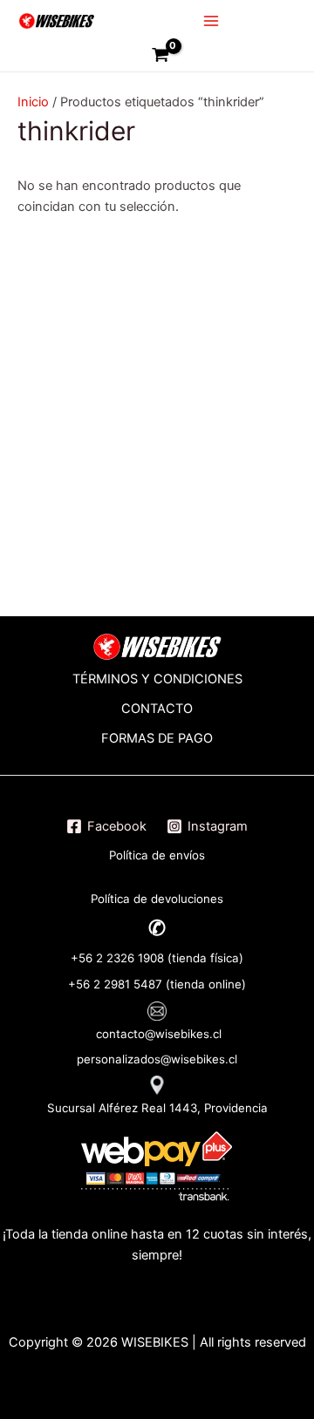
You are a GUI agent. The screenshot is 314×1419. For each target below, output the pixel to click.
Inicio (33, 102)
